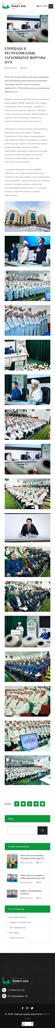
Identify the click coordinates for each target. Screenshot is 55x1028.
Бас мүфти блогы (17, 917)
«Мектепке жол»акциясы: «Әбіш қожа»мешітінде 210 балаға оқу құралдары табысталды (32, 877)
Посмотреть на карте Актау (15, 961)
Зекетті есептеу (17, 938)
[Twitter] (23, 803)
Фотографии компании (13, 965)
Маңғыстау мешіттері (19, 922)
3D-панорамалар (17, 927)
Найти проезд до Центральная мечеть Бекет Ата (25, 969)
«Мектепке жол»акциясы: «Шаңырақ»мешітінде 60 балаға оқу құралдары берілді (32, 857)
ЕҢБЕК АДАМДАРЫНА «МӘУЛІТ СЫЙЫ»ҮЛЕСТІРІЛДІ (31, 892)
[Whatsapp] (29, 803)
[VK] (36, 803)
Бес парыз (14, 932)
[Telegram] (42, 803)
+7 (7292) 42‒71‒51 (15, 990)
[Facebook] (16, 803)
